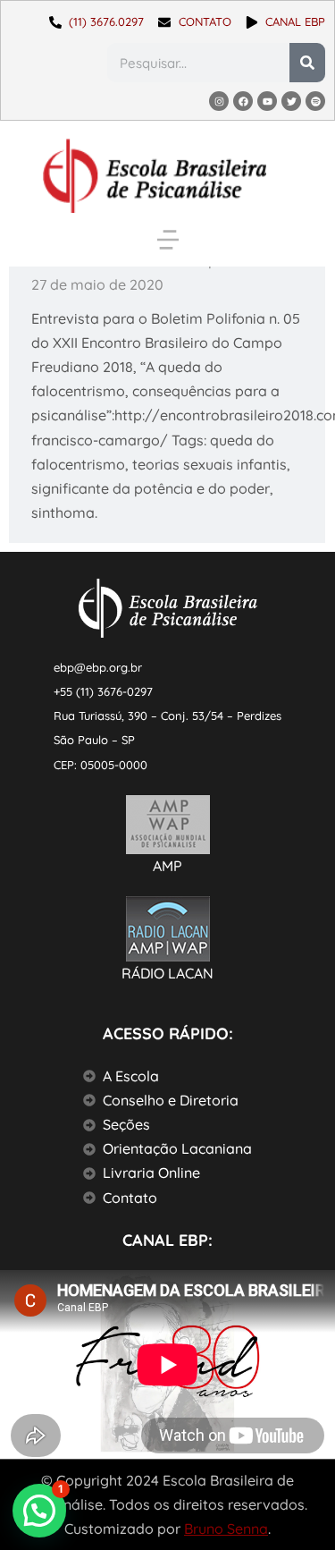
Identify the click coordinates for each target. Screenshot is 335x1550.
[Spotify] (315, 101)
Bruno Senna (226, 1528)
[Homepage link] (154, 176)
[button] (168, 240)
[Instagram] (219, 101)
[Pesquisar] (307, 62)
